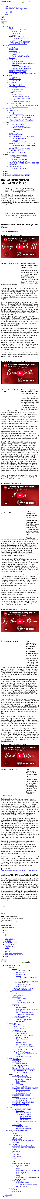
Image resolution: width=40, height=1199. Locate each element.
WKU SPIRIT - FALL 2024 (29, 981)
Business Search (17, 129)
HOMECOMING (14, 49)
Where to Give (13, 1144)
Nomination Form (25, 1118)
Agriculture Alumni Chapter (21, 101)
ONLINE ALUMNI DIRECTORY (19, 42)
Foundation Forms (22, 1165)
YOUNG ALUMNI (15, 79)
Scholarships (16, 1151)
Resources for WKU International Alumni (25, 105)
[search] (2, 17)
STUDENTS (13, 59)
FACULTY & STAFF (15, 84)
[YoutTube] (5, 936)
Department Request (22, 1183)
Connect (11, 967)
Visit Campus (9, 946)
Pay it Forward (13, 1058)
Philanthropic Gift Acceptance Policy (27, 1177)
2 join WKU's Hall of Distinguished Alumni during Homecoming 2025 (20, 216)
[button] (14, 235)
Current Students (17, 61)
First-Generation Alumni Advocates (23, 63)
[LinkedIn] (5, 932)
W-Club (14, 54)
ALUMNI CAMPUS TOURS (18, 44)
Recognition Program (19, 1179)
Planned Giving (17, 1137)
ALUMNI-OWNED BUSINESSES (20, 128)
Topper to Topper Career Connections (24, 73)
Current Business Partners (20, 168)
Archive (14, 35)
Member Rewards (17, 114)
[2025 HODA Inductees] (20, 214)
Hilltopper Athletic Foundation (14, 954)
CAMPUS (12, 58)
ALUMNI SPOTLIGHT (16, 124)
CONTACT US (13, 165)
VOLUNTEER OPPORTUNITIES (20, 119)
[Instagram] (5, 934)
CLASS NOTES (14, 133)
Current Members (25, 1116)
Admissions (8, 951)
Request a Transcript (11, 942)
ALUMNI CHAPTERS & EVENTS (20, 87)
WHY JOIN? (13, 112)
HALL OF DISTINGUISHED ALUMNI (21, 137)
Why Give (15, 1154)
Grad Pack (15, 65)
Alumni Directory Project (20, 38)
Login (6, 14)
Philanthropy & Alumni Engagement (16, 9)
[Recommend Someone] (20, 910)
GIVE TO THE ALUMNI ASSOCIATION (22, 115)
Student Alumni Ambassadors (21, 68)
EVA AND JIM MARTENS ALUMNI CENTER (24, 163)
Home (6, 171)
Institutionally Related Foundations (23, 1146)
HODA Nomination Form (20, 142)
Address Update (10, 939)
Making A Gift (16, 1133)
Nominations (16, 158)
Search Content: (6, 2)
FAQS (18, 1168)
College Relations (21, 1186)
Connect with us (17, 1191)
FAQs (14, 131)
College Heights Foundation (13, 953)
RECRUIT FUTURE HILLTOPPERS (21, 121)
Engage (11, 991)
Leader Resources (17, 91)
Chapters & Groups (18, 89)
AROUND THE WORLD (17, 86)
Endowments (16, 1142)
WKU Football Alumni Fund (21, 56)
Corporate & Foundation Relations (23, 1140)
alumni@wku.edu (10, 927)
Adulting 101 (24, 1119)
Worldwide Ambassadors (20, 107)
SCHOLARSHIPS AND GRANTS (20, 117)
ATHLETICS (13, 51)
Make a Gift (8, 12)
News (14, 1158)
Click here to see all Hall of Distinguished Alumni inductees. (19, 870)
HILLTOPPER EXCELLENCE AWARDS (22, 144)
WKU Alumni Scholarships (20, 66)
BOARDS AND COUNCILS (18, 156)
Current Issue (16, 31)
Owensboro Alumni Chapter (21, 98)
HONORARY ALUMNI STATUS (19, 149)
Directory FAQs (17, 40)
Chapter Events (17, 94)
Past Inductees (16, 140)
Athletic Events (17, 52)
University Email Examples (28, 1184)
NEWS (11, 28)
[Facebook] (5, 930)
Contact (7, 948)
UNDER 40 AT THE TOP (17, 152)
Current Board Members (19, 159)
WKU (6, 956)
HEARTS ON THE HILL (17, 135)
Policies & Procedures (19, 138)
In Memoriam (16, 33)
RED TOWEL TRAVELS (17, 151)
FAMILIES (12, 82)
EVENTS (12, 47)
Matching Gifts (17, 1139)
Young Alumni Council (19, 161)
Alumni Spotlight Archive (20, 126)
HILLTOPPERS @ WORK (17, 72)
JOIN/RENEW (13, 110)
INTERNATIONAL (15, 103)
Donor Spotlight (17, 1156)
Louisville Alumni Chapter (20, 96)
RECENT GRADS (15, 80)
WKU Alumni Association (13, 7)
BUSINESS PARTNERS (16, 166)
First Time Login (10, 944)
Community (12, 1023)
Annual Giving (17, 1135)
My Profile (8, 941)
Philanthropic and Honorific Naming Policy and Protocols (27, 1171)
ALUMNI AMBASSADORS (18, 70)
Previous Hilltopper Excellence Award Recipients (25, 1099)
